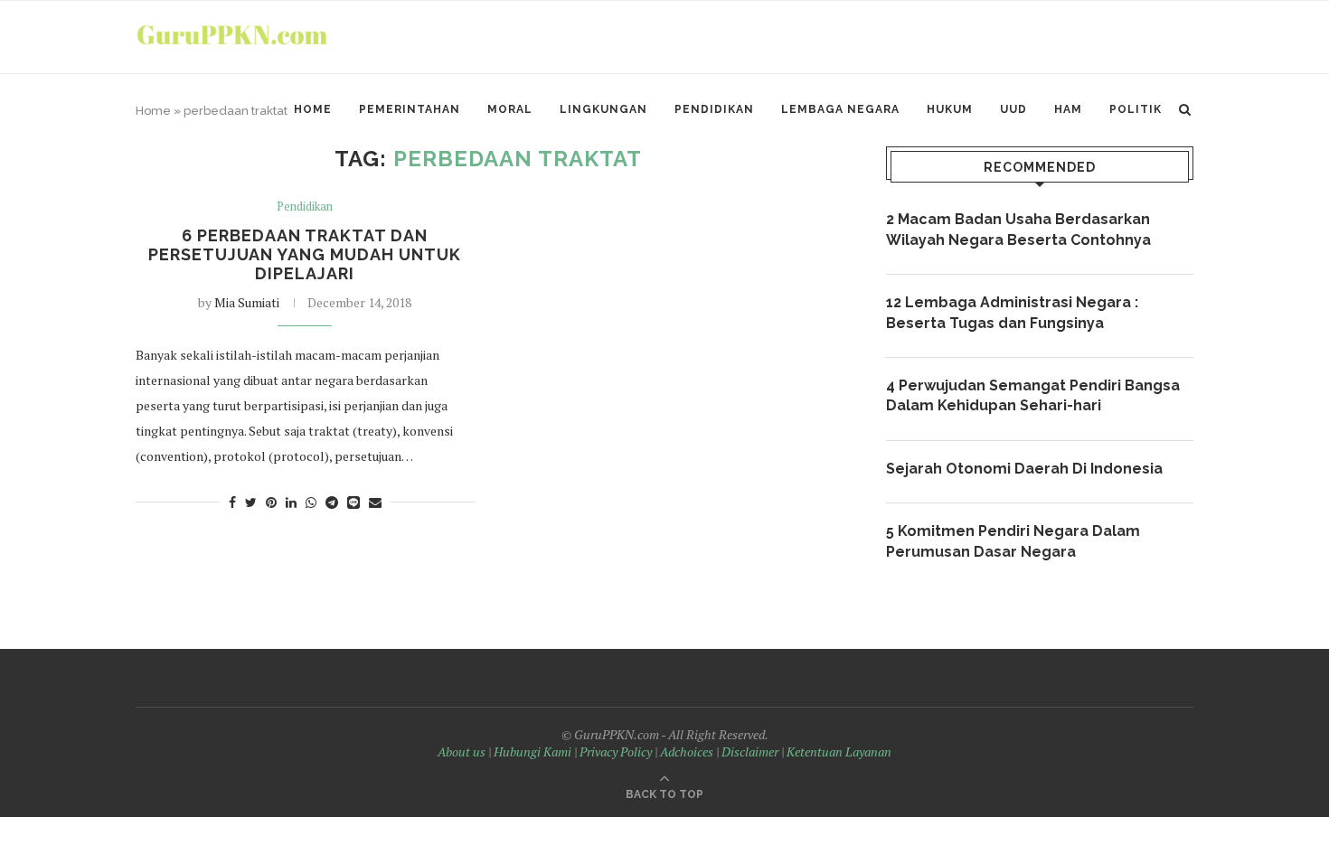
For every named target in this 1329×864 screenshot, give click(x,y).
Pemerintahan (409, 109)
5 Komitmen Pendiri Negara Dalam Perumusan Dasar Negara (1013, 540)
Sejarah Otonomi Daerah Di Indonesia (1024, 468)
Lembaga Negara (840, 109)
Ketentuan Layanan (839, 751)
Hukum (950, 109)
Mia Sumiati (246, 302)
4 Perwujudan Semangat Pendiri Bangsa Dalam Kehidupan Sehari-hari (1033, 395)
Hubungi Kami (532, 751)
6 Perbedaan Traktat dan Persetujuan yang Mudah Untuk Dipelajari (304, 254)
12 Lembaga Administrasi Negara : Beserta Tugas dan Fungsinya (1012, 312)
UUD (1013, 109)
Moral (510, 109)
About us (461, 751)
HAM (1068, 109)
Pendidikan (714, 109)
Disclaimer (749, 751)
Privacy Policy (616, 751)
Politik (1135, 109)
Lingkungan (603, 109)
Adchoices (686, 751)
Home (313, 109)
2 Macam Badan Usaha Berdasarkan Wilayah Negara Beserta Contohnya (1018, 229)
